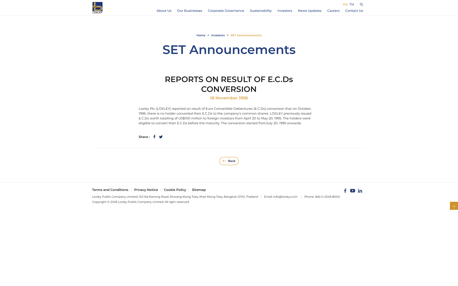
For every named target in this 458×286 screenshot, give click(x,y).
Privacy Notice (146, 190)
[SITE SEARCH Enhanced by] (360, 4)
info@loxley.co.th (285, 196)
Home (200, 35)
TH (351, 4)
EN (345, 4)
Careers (333, 11)
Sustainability (261, 11)
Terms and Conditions (110, 190)
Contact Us (354, 11)
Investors (218, 35)
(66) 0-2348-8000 (327, 196)
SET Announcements (246, 35)
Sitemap (199, 190)
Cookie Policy (175, 190)
